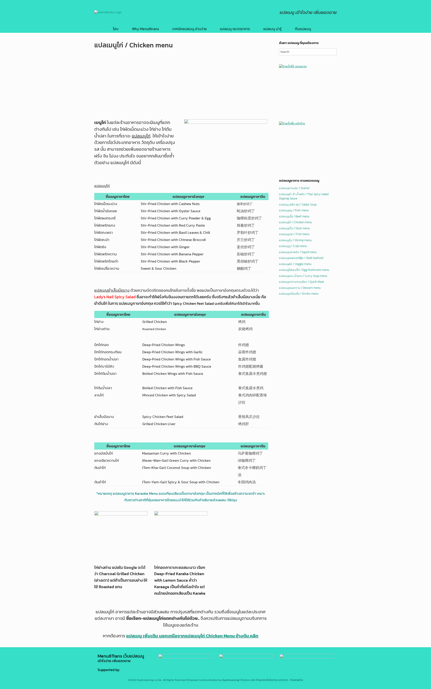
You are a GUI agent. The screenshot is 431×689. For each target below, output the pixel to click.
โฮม (116, 28)
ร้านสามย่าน (296, 680)
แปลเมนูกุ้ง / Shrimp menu (295, 240)
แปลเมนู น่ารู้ (272, 28)
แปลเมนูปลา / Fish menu (294, 234)
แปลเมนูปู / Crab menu (293, 246)
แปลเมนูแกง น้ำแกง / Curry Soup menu (303, 276)
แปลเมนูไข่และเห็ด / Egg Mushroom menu (304, 270)
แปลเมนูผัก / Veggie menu (295, 264)
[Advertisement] (180, 85)
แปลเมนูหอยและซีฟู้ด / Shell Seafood (301, 258)
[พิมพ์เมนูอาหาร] (246, 657)
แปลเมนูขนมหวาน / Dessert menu (300, 288)
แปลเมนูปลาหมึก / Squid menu (298, 252)
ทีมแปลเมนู (303, 28)
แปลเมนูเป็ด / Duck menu (294, 228)
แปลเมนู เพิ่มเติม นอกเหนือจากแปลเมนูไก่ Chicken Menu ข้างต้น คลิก (192, 635)
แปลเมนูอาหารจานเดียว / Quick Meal (301, 282)
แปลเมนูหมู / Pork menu (294, 210)
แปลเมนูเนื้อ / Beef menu (294, 216)
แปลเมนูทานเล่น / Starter (294, 188)
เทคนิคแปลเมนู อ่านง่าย (189, 28)
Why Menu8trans (145, 28)
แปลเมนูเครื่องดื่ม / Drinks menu (298, 294)
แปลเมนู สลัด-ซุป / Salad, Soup (298, 204)
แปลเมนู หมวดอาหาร (235, 28)
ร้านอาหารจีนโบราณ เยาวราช (272, 680)
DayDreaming (230, 680)
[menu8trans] (108, 12)
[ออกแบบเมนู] (306, 657)
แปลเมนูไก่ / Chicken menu (295, 222)
